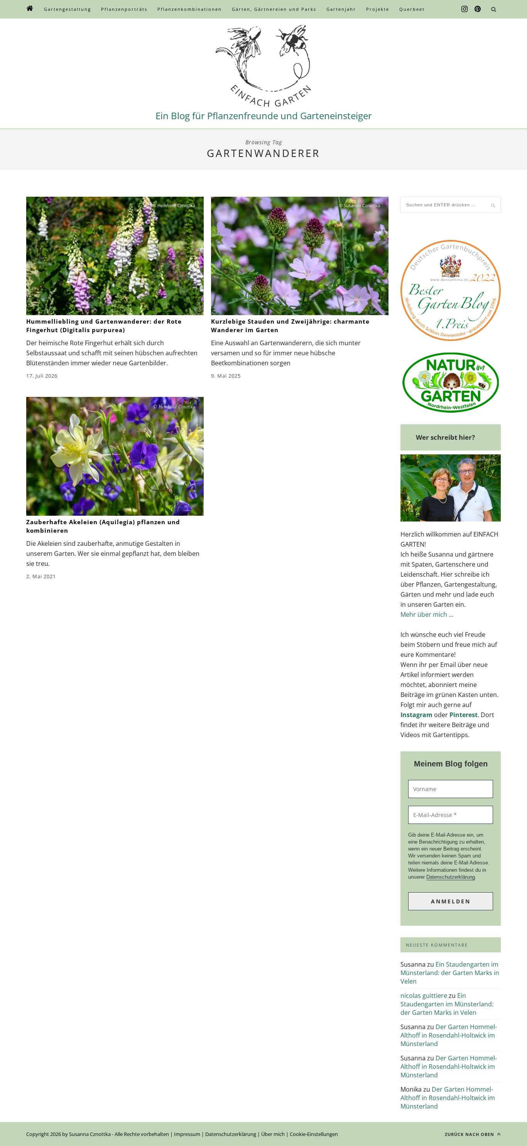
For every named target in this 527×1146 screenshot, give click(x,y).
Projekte (377, 9)
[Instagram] (464, 9)
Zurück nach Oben (470, 1134)
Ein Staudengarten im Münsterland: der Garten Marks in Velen (449, 973)
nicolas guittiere (423, 995)
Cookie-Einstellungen (314, 1134)
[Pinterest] (477, 9)
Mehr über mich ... (426, 614)
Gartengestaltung (67, 9)
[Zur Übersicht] (30, 9)
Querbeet (412, 9)
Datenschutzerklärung (450, 877)
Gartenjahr (341, 9)
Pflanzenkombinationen (189, 9)
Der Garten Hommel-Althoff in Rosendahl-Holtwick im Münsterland (448, 1035)
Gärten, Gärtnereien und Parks (274, 9)
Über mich (273, 1134)
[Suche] (493, 9)
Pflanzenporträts (124, 9)
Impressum (187, 1134)
